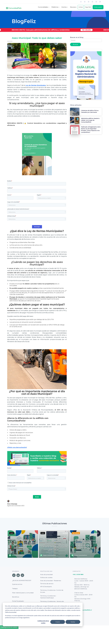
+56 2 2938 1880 (78, 574)
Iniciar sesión (98, 7)
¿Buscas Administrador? (21, 580)
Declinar (73, 622)
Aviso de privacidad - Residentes (50, 580)
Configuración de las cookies (43, 622)
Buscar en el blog (76, 37)
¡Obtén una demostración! (17, 447)
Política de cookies (46, 577)
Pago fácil (88, 7)
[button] (43, 7)
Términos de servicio (46, 583)
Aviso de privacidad (46, 574)
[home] (13, 7)
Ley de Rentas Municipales (36, 85)
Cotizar (81, 7)
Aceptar (58, 622)
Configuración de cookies (9, 627)
